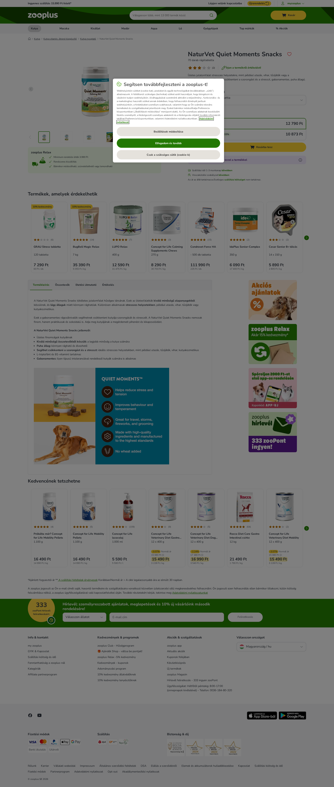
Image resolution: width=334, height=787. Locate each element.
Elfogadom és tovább (168, 143)
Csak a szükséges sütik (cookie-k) (168, 155)
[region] (168, 120)
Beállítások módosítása (168, 131)
